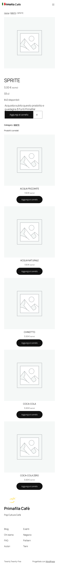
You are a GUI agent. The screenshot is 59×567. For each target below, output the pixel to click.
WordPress (50, 561)
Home (6, 13)
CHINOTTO (29, 332)
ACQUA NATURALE (29, 260)
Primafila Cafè (17, 508)
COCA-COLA (29, 404)
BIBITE (13, 13)
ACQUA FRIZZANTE (29, 188)
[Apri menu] (53, 4)
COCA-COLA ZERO (29, 475)
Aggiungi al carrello (19, 114)
